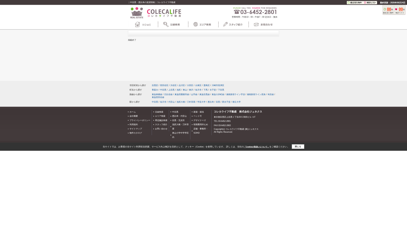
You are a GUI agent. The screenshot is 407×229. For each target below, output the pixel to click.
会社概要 (134, 116)
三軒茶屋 (191, 102)
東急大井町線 (218, 94)
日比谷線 (168, 94)
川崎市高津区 (218, 85)
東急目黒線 (204, 94)
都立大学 (236, 102)
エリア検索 (160, 116)
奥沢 (191, 90)
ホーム (133, 112)
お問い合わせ (161, 129)
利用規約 (134, 124)
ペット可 (197, 116)
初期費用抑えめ (200, 124)
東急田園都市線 (182, 94)
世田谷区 (164, 85)
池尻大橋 (181, 102)
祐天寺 (198, 90)
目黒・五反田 (178, 120)
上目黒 (171, 90)
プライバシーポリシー (140, 120)
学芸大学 (201, 102)
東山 (185, 90)
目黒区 (155, 85)
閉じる (298, 146)
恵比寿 (211, 102)
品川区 (182, 85)
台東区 (198, 85)
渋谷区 (173, 85)
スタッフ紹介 (161, 124)
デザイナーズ (199, 120)
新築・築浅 (198, 112)
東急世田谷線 (158, 97)
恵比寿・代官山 (179, 116)
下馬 (206, 90)
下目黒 (221, 90)
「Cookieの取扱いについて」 (256, 147)
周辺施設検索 (161, 120)
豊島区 (207, 85)
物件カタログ (136, 133)
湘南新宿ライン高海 (256, 94)
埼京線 (271, 94)
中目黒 (163, 90)
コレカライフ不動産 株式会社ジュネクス (238, 111)
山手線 (194, 94)
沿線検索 (159, 112)
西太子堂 (226, 102)
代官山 (171, 102)
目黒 (218, 102)
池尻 (179, 90)
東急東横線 (157, 94)
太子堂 (213, 90)
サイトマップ (136, 129)
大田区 (190, 85)
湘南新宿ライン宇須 (235, 94)
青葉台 (155, 90)
